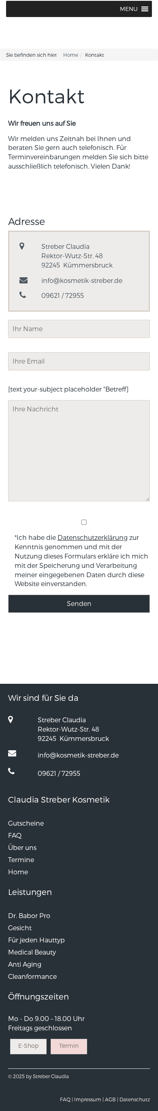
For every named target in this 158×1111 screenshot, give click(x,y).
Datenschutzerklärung (93, 537)
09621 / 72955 (62, 295)
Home (70, 55)
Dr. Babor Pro (29, 915)
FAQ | (66, 1099)
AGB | (111, 1099)
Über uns (22, 847)
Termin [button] (69, 1045)
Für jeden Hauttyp (36, 940)
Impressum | (89, 1099)
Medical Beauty (32, 952)
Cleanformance (32, 976)
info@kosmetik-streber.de (81, 280)
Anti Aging (24, 964)
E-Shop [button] (28, 1045)
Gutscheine (26, 823)
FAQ (14, 835)
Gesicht (20, 927)
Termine (21, 859)
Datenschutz (135, 1099)
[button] (129, 9)
